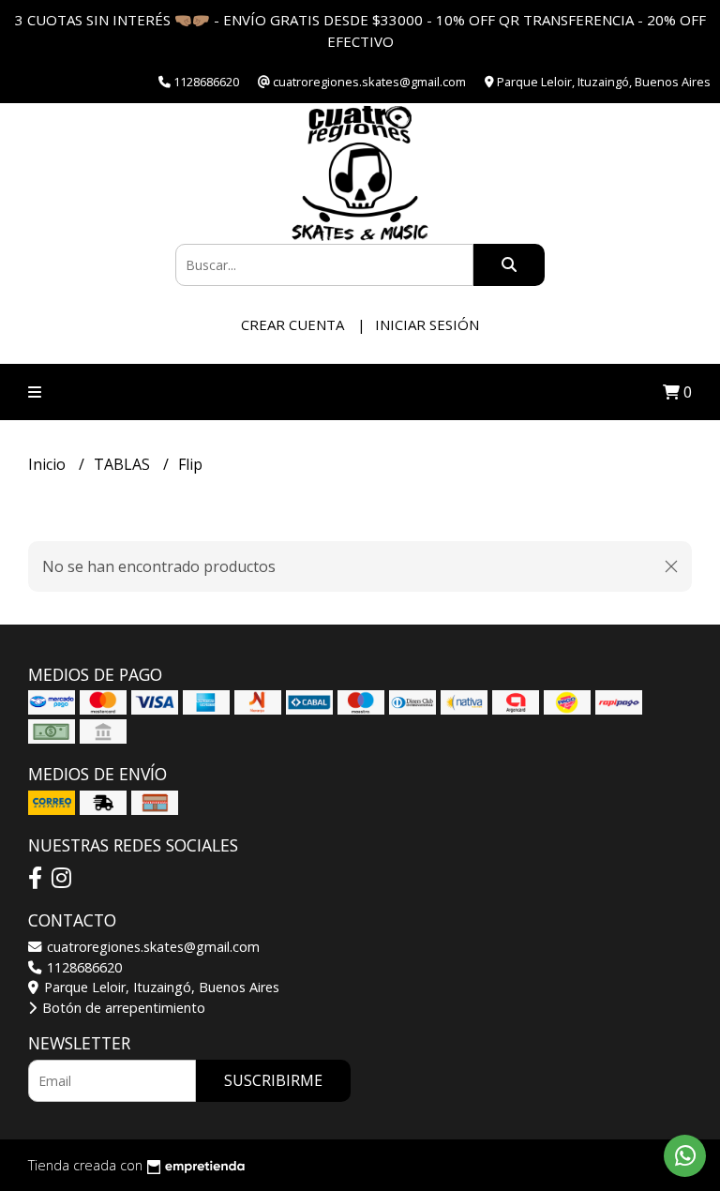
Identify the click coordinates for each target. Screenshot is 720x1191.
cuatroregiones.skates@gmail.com (151, 947)
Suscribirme (273, 1080)
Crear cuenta (292, 324)
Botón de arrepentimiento (121, 1008)
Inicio (48, 464)
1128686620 (82, 967)
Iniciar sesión (427, 324)
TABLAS (124, 464)
